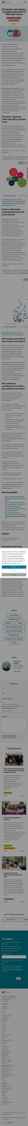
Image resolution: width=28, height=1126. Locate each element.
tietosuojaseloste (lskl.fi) (10, 563)
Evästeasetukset (14, 571)
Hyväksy (14, 567)
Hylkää (14, 574)
